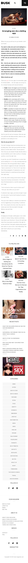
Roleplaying (14, 439)
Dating (14, 387)
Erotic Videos (14, 393)
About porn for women (9, 519)
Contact (4, 532)
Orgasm (14, 433)
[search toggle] (15, 3)
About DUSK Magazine (8, 517)
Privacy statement (8, 523)
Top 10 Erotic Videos (14, 472)
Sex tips (14, 459)
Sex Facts (14, 449)
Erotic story (14, 390)
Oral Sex (14, 429)
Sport (14, 465)
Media (14, 423)
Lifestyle (14, 416)
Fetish (14, 400)
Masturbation (14, 419)
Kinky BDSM (14, 413)
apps (7, 81)
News (14, 426)
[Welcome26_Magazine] (14, 375)
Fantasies (14, 397)
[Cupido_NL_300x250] (14, 318)
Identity (14, 406)
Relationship (14, 436)
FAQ (3, 534)
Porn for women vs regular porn (12, 521)
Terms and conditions (9, 524)
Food (14, 403)
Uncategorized (14, 478)
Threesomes (14, 469)
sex (11, 162)
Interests (14, 410)
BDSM (14, 384)
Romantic (14, 442)
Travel (14, 475)
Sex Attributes (14, 446)
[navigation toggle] (25, 3)
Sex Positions (14, 455)
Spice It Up (14, 462)
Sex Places (14, 452)
